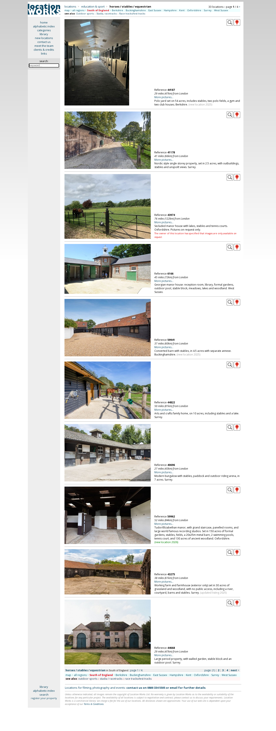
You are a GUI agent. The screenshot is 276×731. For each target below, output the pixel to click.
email (173, 688)
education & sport (93, 6)
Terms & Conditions (94, 704)
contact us (44, 42)
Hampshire (170, 10)
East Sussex (154, 10)
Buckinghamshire (136, 10)
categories (44, 30)
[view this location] (230, 25)
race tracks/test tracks (138, 679)
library (44, 34)
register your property (44, 698)
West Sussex (221, 10)
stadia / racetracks (111, 679)
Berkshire (117, 10)
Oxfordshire (194, 10)
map (67, 10)
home (44, 22)
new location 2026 (166, 542)
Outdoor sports (85, 13)
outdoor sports (87, 679)
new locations (44, 38)
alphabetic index (44, 26)
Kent (182, 10)
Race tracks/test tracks (132, 13)
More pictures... (163, 97)
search (44, 694)
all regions (78, 10)
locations (70, 6)
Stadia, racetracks (106, 13)
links (44, 53)
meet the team (43, 46)
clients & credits (44, 50)
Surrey (208, 10)
